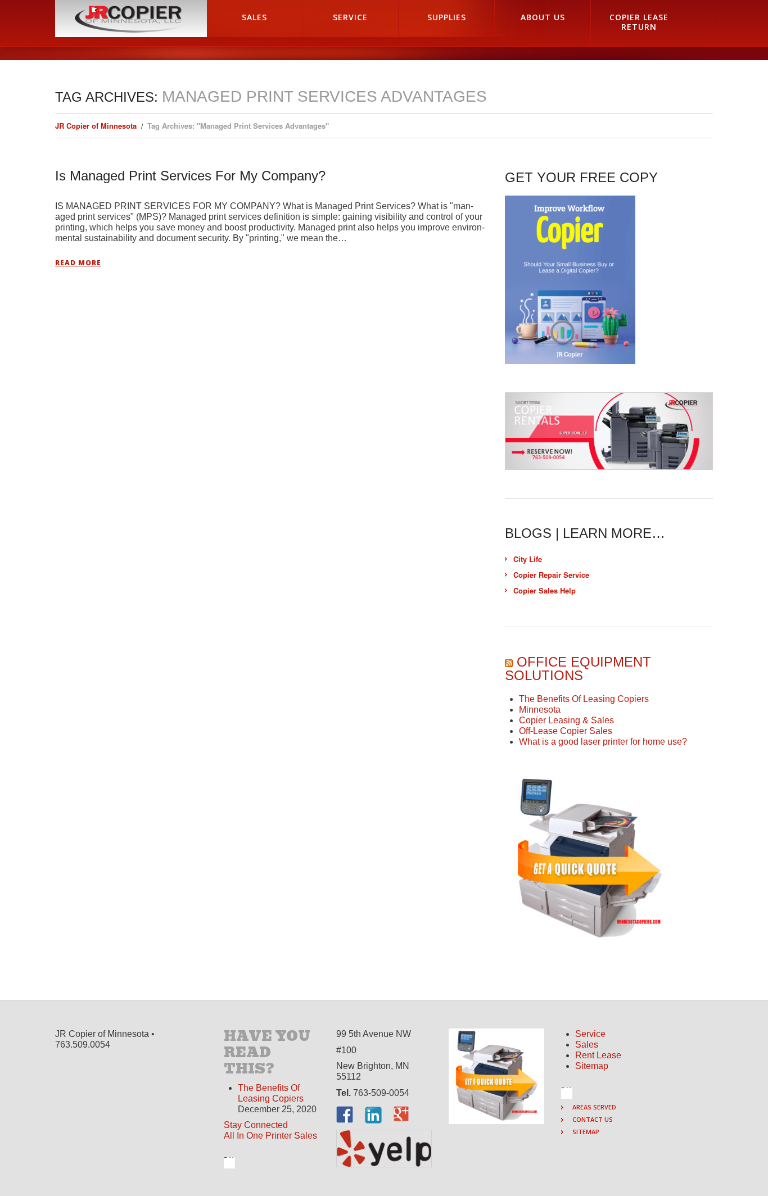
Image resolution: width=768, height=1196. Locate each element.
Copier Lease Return (638, 22)
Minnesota (540, 709)
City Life (527, 559)
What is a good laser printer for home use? (603, 741)
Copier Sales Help (544, 590)
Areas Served (594, 1107)
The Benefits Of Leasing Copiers (584, 699)
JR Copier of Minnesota (96, 125)
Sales (254, 17)
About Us (543, 17)
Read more (78, 263)
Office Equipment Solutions (578, 668)
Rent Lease (598, 1055)
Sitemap (591, 1066)
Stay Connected (256, 1125)
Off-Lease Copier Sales (565, 731)
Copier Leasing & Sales (566, 720)
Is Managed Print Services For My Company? (190, 175)
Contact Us (592, 1119)
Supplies (446, 17)
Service (350, 17)
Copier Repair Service (551, 574)
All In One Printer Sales (270, 1135)
